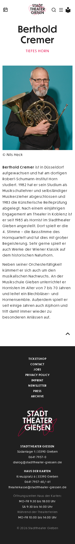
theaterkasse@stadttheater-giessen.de (38, 487)
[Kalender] (14, 10)
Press (37, 391)
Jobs (37, 369)
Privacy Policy (37, 375)
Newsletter (37, 385)
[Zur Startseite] (37, 10)
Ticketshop (38, 358)
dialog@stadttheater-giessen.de (37, 462)
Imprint (37, 380)
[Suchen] (54, 10)
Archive (37, 396)
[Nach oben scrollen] (67, 334)
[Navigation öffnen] (61, 10)
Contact (37, 364)
